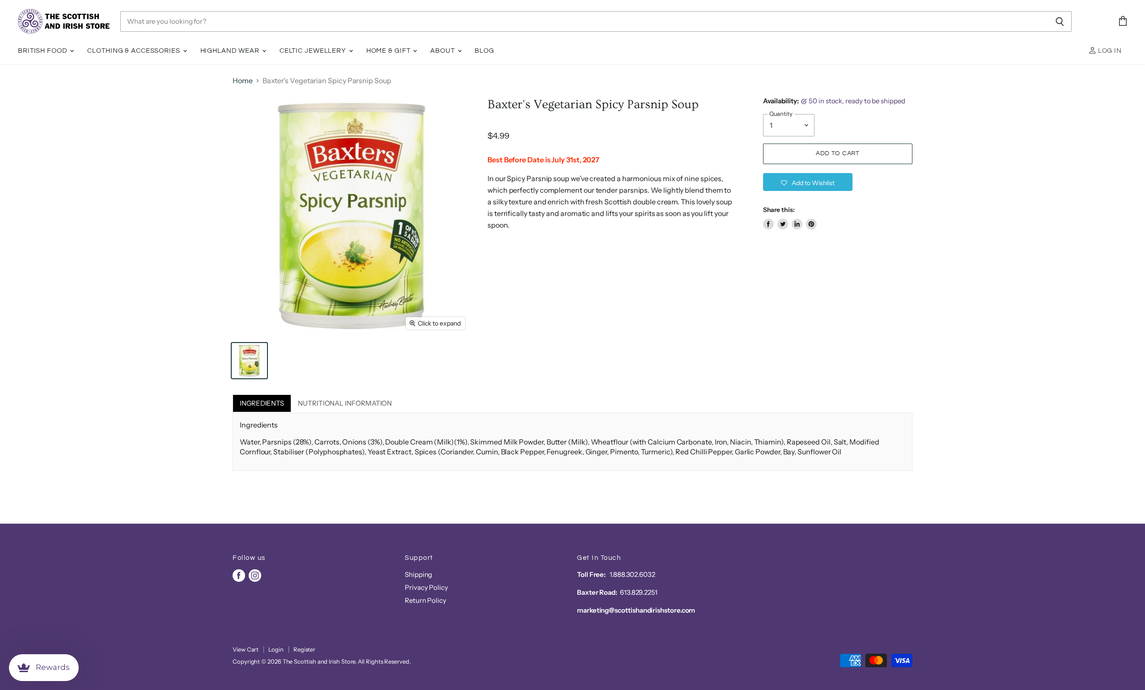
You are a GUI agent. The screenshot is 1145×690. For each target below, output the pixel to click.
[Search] (1060, 21)
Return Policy (425, 600)
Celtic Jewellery (314, 50)
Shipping (418, 574)
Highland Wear (230, 50)
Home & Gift (389, 50)
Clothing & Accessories (134, 50)
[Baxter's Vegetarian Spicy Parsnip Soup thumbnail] (249, 360)
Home (243, 80)
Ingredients (262, 403)
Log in (1109, 50)
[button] (807, 182)
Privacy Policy (426, 587)
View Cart (246, 649)
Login (276, 649)
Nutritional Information (345, 403)
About (443, 50)
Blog (484, 50)
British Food (43, 50)
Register (304, 649)
